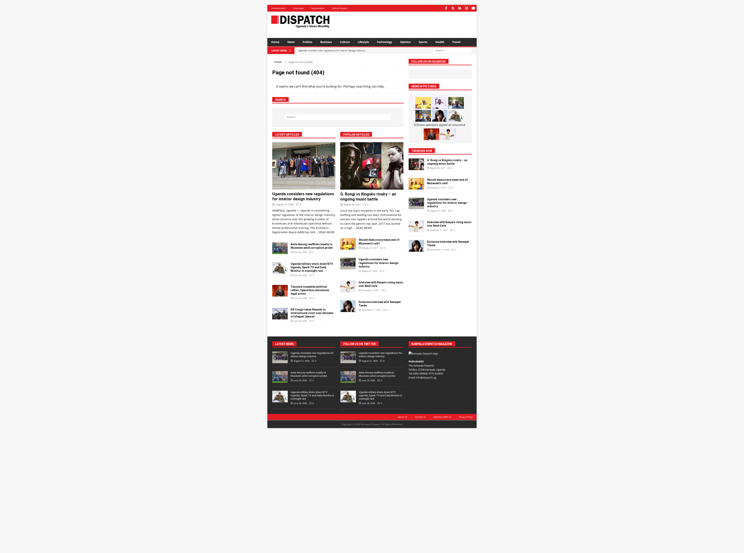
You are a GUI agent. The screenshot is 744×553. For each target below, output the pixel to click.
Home (275, 42)
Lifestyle (363, 42)
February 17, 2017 (370, 290)
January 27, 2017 (370, 247)
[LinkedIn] (459, 8)
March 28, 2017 (352, 204)
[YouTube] (473, 8)
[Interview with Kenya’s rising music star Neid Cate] (348, 286)
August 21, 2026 (285, 204)
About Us (402, 416)
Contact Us (420, 416)
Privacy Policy (466, 416)
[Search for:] (452, 50)
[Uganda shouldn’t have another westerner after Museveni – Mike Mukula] (423, 103)
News (291, 42)
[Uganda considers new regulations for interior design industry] (304, 166)
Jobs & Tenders (339, 8)
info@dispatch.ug (426, 377)
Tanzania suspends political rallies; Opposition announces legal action (310, 290)
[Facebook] (446, 8)
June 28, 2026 (300, 275)
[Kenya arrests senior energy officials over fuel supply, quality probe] (423, 116)
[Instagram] (466, 8)
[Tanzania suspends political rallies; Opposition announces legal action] (280, 291)
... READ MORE (325, 232)
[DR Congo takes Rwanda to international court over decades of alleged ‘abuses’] (280, 313)
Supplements (318, 8)
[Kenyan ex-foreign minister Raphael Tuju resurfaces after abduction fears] (456, 103)
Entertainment (278, 8)
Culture (345, 42)
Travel (456, 42)
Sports (423, 42)
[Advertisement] (409, 24)
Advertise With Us (442, 416)
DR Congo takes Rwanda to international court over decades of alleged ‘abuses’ (312, 313)
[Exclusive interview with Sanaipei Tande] (348, 306)
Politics (307, 42)
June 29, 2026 (300, 252)
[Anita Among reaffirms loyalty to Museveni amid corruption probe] (280, 248)
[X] (453, 8)
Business (326, 42)
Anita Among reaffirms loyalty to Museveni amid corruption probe (309, 374)
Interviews (298, 8)
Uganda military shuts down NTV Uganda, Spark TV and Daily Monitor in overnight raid (312, 267)
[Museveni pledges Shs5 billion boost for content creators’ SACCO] (439, 103)
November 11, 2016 (371, 309)
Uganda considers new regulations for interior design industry (378, 263)
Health (439, 42)
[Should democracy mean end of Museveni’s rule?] (348, 244)
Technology (384, 42)
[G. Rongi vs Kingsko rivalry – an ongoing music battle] (372, 166)
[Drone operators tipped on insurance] (439, 125)
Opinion (405, 42)
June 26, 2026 (300, 298)
